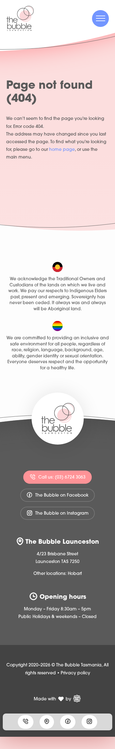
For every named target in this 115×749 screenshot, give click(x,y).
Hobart (75, 574)
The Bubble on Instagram (61, 513)
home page (62, 149)
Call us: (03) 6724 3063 (61, 477)
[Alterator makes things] (76, 698)
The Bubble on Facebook (61, 495)
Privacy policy (75, 673)
